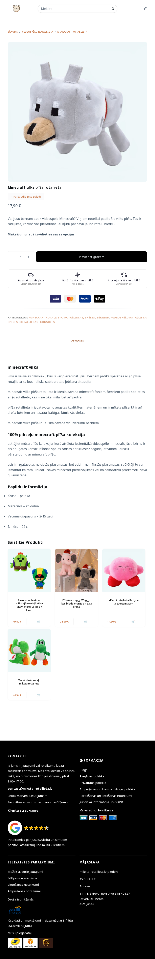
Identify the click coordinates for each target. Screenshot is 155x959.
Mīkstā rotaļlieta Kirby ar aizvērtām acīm (124, 601)
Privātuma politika (93, 783)
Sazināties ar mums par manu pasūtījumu (38, 802)
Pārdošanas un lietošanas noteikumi (106, 796)
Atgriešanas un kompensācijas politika (107, 789)
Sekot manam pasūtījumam (27, 796)
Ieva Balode (34, 196)
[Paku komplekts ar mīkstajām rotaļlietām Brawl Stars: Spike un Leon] (29, 570)
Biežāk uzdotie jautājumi (25, 872)
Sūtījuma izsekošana (22, 878)
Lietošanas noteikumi (23, 884)
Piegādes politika (92, 776)
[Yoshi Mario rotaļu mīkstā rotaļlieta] (29, 650)
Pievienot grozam (91, 257)
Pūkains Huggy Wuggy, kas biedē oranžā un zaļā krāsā (76, 603)
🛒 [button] (38, 621)
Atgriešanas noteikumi (24, 891)
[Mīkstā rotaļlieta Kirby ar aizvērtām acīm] (123, 570)
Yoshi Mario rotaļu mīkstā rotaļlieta (29, 682)
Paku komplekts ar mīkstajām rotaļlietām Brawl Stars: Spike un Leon (29, 605)
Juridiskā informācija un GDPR (101, 802)
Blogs (83, 770)
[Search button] (113, 8)
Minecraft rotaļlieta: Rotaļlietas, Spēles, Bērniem (69, 317)
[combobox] (75, 8)
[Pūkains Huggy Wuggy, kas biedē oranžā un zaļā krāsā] (76, 570)
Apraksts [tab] (77, 340)
